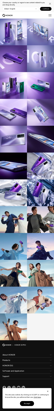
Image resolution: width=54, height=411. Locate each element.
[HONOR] (8, 345)
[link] (4, 387)
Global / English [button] (9, 9)
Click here (37, 397)
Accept (27, 404)
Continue (46, 9)
